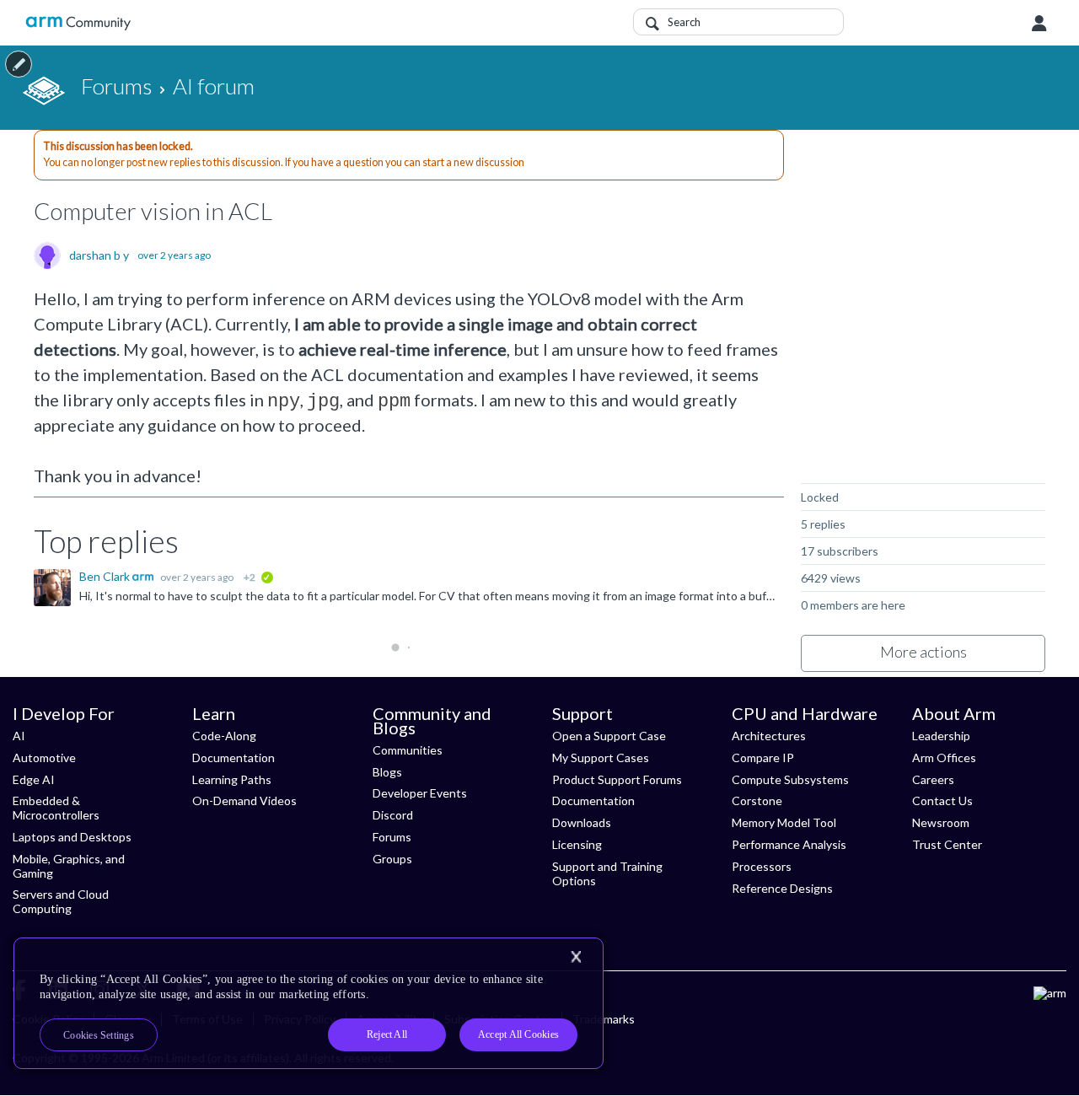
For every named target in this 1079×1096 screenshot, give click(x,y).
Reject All (387, 1034)
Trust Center (947, 844)
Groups (392, 859)
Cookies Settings (98, 1035)
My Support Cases (600, 757)
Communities (408, 750)
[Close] (575, 956)
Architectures (769, 735)
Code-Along (224, 735)
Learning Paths (231, 779)
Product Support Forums (617, 779)
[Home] (78, 23)
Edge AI (34, 779)
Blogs (387, 772)
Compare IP (763, 757)
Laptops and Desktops (72, 837)
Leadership (941, 735)
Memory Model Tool (784, 822)
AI (19, 735)
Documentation (233, 757)
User (1039, 23)
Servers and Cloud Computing (61, 901)
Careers (933, 779)
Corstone (757, 800)
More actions (923, 651)
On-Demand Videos (244, 800)
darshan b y (99, 255)
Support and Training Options (607, 873)
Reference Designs (782, 888)
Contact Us (942, 800)
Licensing (577, 844)
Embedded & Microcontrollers (56, 807)
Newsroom (940, 822)
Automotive (44, 757)
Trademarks (603, 1019)
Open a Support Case (609, 735)
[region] (308, 1003)
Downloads (581, 822)
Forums (392, 837)
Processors (762, 866)
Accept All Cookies (518, 1034)
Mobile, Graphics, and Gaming (69, 866)
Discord (393, 815)
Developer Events (420, 793)
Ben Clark (105, 576)
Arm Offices (944, 757)
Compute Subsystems (790, 779)
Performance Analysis (789, 844)
